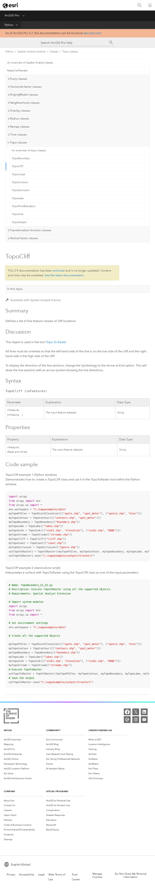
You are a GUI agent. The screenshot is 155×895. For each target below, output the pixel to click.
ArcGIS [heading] (8, 730)
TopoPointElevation (23, 206)
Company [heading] (9, 791)
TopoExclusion (21, 190)
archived (58, 270)
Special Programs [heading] (57, 791)
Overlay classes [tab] (20, 110)
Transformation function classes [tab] (30, 230)
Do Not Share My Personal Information (130, 875)
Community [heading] (53, 730)
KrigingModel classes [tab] (24, 94)
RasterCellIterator (17, 70)
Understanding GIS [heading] (100, 730)
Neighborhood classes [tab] (25, 102)
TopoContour (20, 182)
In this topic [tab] (15, 289)
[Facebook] (127, 711)
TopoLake (18, 198)
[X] (135, 711)
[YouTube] (144, 719)
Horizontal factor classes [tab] (26, 86)
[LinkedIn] (144, 711)
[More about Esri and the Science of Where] (11, 716)
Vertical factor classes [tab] (24, 238)
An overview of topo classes (29, 150)
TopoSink (17, 214)
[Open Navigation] (150, 5)
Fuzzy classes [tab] (18, 78)
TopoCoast (18, 174)
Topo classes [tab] (18, 142)
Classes (53, 51)
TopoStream (19, 222)
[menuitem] (23, 739)
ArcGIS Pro (12, 15)
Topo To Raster (56, 342)
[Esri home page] (11, 5)
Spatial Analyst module (31, 51)
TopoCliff (17, 166)
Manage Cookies (97, 875)
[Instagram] (135, 719)
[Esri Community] (127, 719)
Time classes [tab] (18, 134)
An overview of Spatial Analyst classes (30, 62)
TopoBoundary (21, 158)
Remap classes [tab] (19, 126)
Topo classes (70, 51)
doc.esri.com (92, 33)
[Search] (139, 5)
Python (9, 25)
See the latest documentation (64, 275)
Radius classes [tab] (19, 118)
